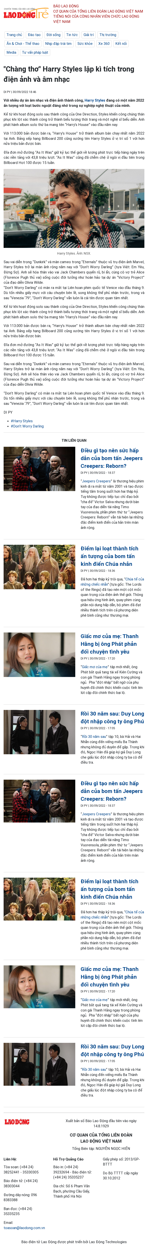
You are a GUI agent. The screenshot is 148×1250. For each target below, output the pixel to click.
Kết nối (121, 43)
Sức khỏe (85, 43)
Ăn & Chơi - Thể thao (22, 43)
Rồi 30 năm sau (94, 736)
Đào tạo (34, 35)
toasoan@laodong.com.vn (24, 1228)
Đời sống (53, 35)
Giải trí (89, 35)
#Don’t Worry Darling (27, 426)
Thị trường (107, 35)
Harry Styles (95, 100)
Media (11, 52)
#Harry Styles (22, 421)
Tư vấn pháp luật (35, 52)
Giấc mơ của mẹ (95, 667)
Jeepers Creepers (96, 481)
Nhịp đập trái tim (58, 43)
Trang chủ (14, 35)
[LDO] (39, 470)
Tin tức (72, 35)
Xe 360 (104, 43)
